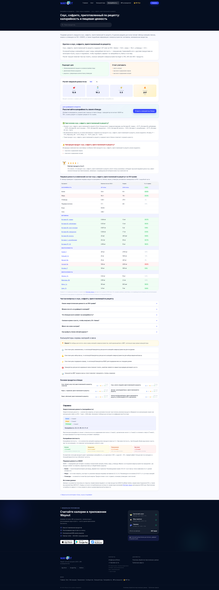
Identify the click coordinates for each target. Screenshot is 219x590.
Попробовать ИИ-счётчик (118, 304)
